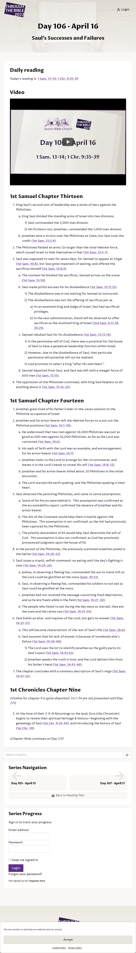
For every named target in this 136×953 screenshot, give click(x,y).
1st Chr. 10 (25, 728)
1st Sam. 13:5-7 (95, 252)
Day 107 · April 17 (112, 783)
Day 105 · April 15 (23, 783)
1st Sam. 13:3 (42, 241)
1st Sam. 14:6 (49, 442)
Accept (68, 939)
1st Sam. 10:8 (27, 264)
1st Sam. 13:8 (52, 269)
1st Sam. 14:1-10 (57, 426)
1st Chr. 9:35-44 (55, 723)
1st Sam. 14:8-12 (101, 465)
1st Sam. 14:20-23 (46, 554)
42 (70, 653)
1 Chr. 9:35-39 (68, 79)
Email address (18, 830)
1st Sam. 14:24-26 (37, 566)
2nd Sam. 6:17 (104, 323)
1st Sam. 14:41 (57, 653)
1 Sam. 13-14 (47, 79)
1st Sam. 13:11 (101, 287)
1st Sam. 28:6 (114, 630)
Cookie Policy (59, 947)
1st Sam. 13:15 (47, 376)
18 (116, 323)
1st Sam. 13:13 (95, 335)
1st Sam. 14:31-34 (77, 612)
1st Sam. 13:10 (33, 280)
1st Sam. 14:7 (62, 453)
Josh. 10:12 (89, 577)
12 (113, 287)
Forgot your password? (25, 874)
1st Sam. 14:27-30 (91, 600)
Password (15, 842)
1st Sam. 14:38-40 (46, 642)
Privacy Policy (75, 947)
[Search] (127, 755)
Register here (37, 880)
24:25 (38, 328)
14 (107, 335)
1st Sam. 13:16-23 (56, 387)
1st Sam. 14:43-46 (67, 665)
